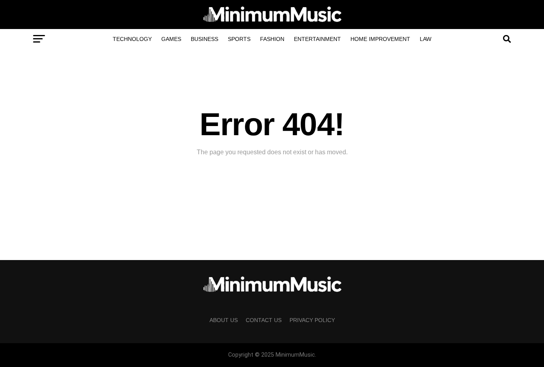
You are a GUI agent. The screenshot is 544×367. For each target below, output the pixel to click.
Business (204, 39)
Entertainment (317, 39)
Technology (132, 39)
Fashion (272, 39)
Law (425, 39)
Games (171, 39)
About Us (223, 320)
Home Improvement (380, 39)
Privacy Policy (312, 320)
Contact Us (264, 320)
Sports (239, 39)
